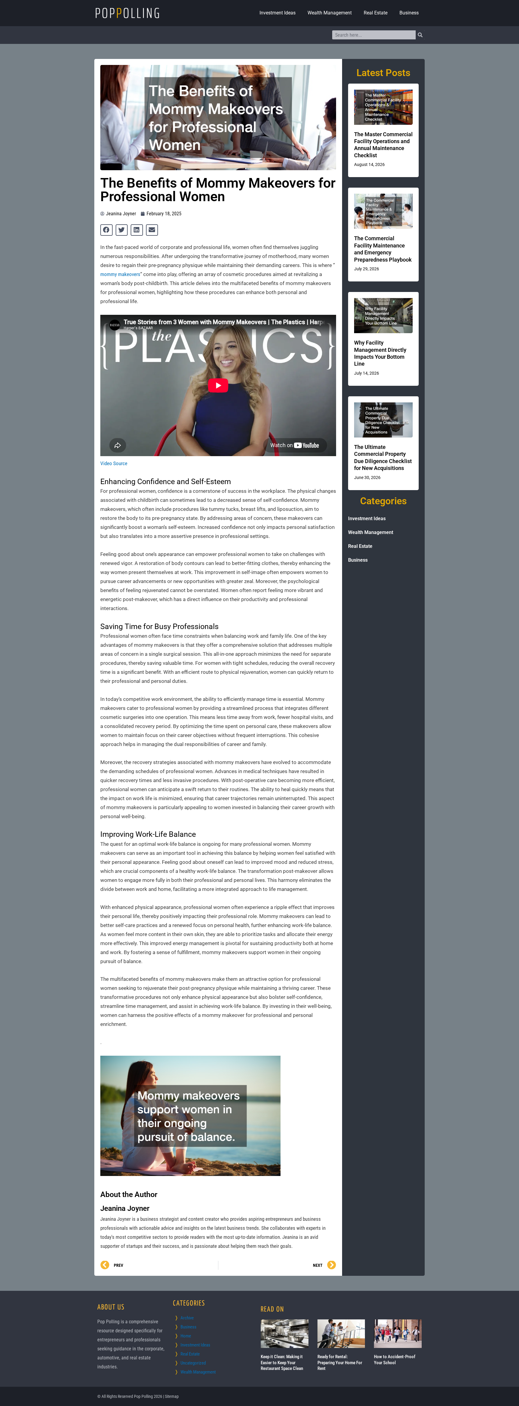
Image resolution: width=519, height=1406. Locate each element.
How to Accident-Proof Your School (394, 1359)
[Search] (420, 34)
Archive (187, 1318)
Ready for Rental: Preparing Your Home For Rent (339, 1362)
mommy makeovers (120, 274)
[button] (106, 230)
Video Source (113, 463)
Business (409, 13)
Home (186, 1336)
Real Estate (375, 13)
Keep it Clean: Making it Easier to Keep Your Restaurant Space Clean (282, 1362)
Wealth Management (330, 13)
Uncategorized (193, 1363)
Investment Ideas (278, 13)
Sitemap (172, 1396)
